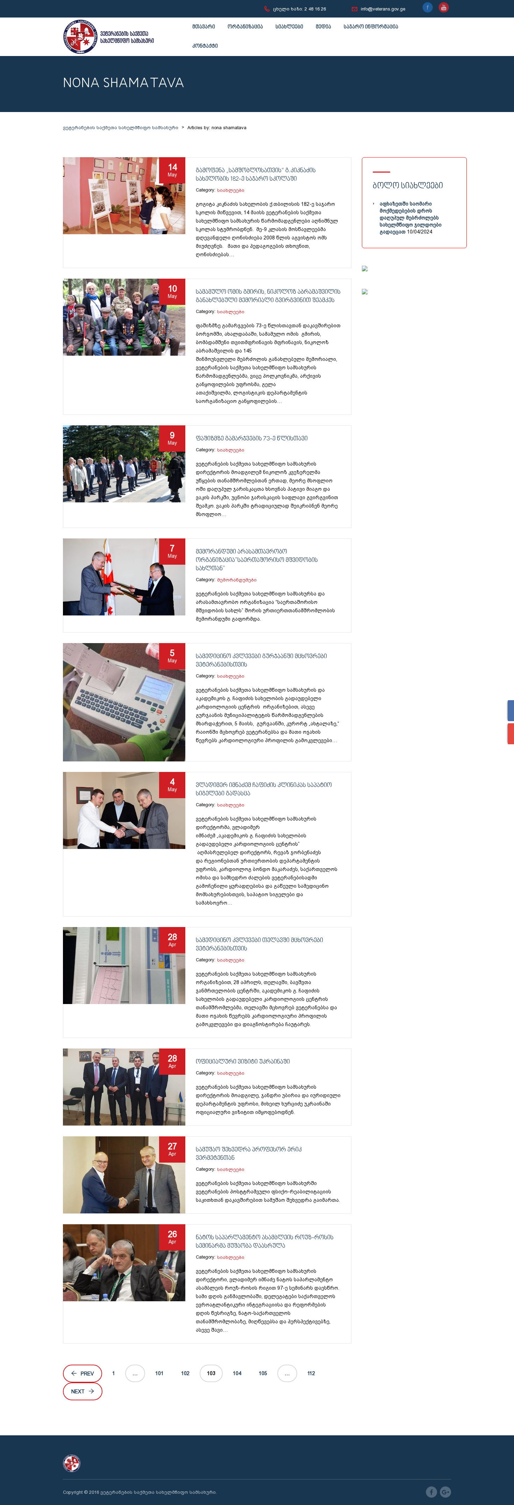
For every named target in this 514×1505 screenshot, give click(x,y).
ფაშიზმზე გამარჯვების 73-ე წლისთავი (252, 439)
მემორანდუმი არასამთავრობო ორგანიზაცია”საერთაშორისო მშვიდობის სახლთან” (257, 560)
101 (159, 1373)
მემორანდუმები (237, 580)
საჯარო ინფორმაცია (371, 27)
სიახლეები (289, 27)
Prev (87, 1374)
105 (263, 1373)
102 (185, 1373)
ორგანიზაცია (245, 27)
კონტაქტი (205, 46)
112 (311, 1373)
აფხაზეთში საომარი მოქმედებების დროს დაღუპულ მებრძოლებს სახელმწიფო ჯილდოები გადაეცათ (411, 218)
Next (78, 1391)
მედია (323, 27)
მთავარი (203, 27)
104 (237, 1373)
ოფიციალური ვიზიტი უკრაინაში (243, 1062)
